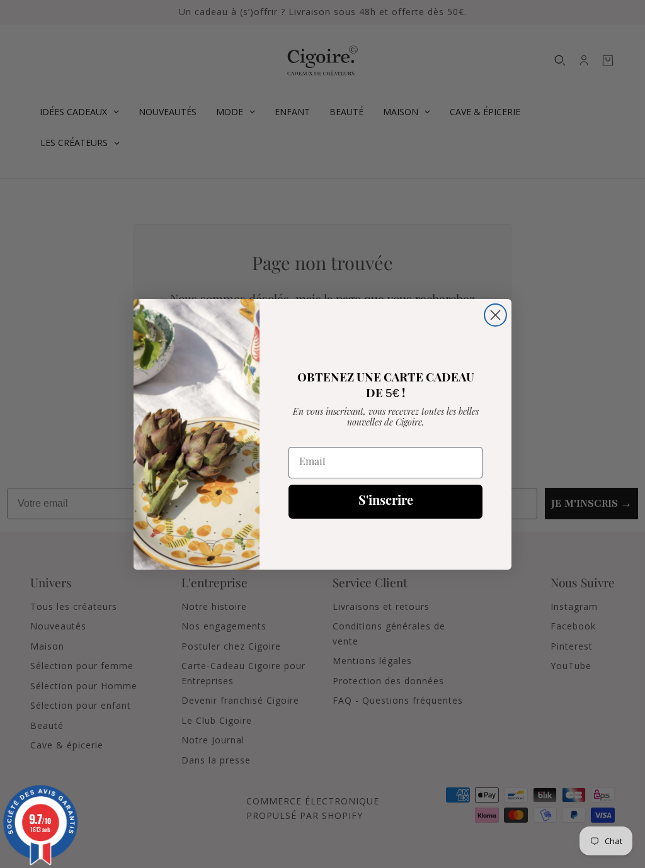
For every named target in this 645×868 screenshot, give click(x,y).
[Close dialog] (495, 315)
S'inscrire (385, 501)
